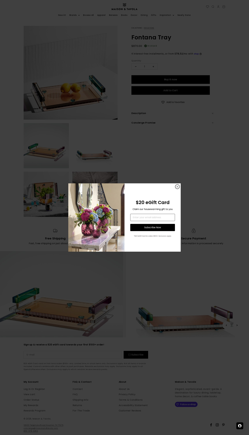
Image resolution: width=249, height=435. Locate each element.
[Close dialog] (177, 186)
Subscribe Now (152, 227)
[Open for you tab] (239, 425)
